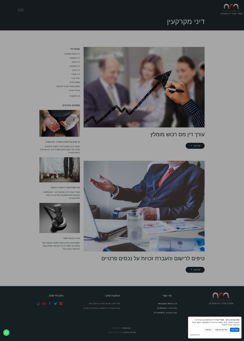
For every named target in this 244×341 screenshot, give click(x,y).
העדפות (208, 330)
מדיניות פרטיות (195, 335)
